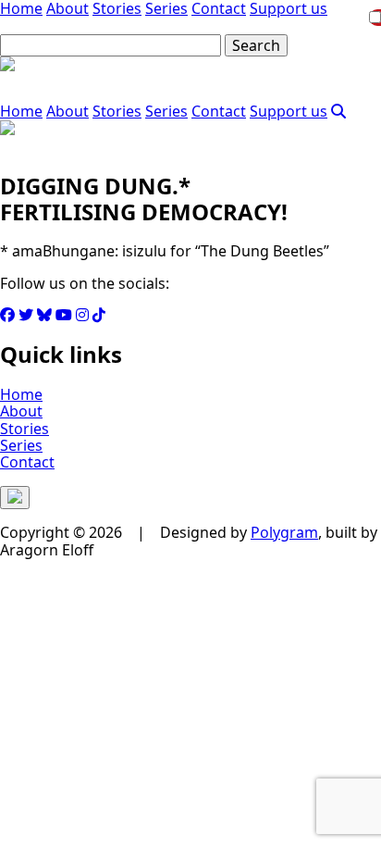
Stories (116, 111)
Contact (218, 111)
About (67, 111)
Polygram (284, 532)
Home (21, 111)
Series (166, 111)
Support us (288, 111)
